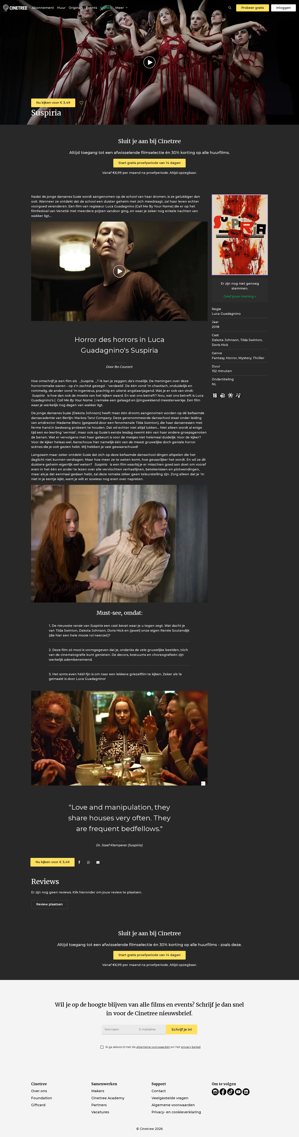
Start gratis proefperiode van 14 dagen (149, 163)
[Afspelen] (149, 62)
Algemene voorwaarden (173, 1105)
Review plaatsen (49, 904)
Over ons (39, 1091)
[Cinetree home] (15, 7)
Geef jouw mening (239, 296)
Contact (159, 1091)
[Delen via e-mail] (98, 862)
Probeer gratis (252, 8)
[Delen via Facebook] (79, 862)
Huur (61, 8)
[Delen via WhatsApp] (88, 862)
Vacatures (100, 1112)
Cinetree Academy (107, 1098)
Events (91, 8)
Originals (76, 8)
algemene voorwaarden (153, 1047)
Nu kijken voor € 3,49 (53, 103)
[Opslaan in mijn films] (81, 103)
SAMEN (106, 8)
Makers (97, 1091)
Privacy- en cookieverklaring (176, 1112)
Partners (99, 1105)
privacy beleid (191, 1047)
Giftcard (38, 1105)
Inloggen (283, 8)
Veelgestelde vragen (170, 1098)
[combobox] (230, 8)
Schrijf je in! (181, 1029)
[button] (230, 8)
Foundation (41, 1098)
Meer (120, 8)
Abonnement (43, 8)
